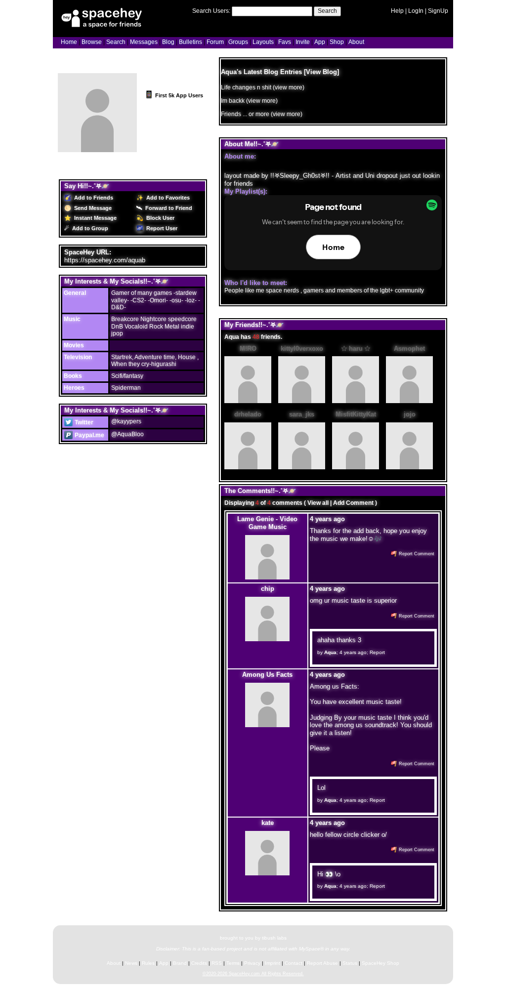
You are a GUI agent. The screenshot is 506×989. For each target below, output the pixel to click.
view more (288, 87)
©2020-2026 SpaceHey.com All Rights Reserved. (253, 973)
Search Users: (211, 10)
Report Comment (415, 553)
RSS (216, 963)
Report (377, 652)
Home (69, 42)
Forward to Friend (168, 208)
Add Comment (353, 502)
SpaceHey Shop (380, 963)
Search (327, 10)
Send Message (92, 208)
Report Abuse (322, 963)
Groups (238, 42)
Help (397, 10)
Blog (168, 42)
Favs (284, 42)
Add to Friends (93, 198)
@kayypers (126, 421)
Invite (302, 42)
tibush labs (274, 938)
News (131, 963)
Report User (161, 228)
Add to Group (89, 228)
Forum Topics (121, 170)
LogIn (415, 10)
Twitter (83, 422)
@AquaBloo (127, 434)
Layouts (263, 42)
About (356, 42)
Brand (180, 963)
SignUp (438, 10)
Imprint (272, 963)
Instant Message (95, 218)
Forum (215, 42)
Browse (92, 42)
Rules (148, 963)
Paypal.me (88, 435)
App (319, 42)
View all (318, 502)
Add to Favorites (167, 198)
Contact (293, 963)
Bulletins (190, 42)
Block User (159, 218)
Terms (233, 963)
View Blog (321, 72)
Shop (337, 42)
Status (349, 963)
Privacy (252, 963)
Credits (199, 963)
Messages (144, 42)
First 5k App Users (178, 95)
